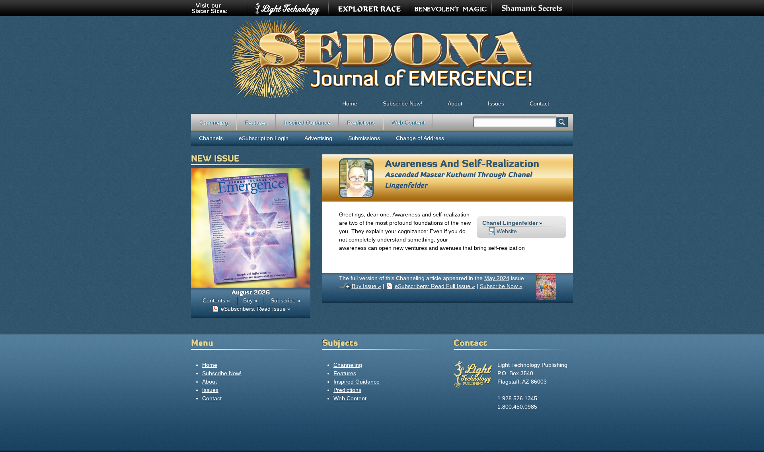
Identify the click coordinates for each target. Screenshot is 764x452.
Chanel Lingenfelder (510, 223)
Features (256, 122)
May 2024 (496, 278)
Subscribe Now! (402, 103)
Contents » (216, 300)
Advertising (318, 138)
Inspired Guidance (307, 122)
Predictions (361, 122)
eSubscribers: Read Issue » (255, 309)
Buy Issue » (366, 286)
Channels (211, 138)
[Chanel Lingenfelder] (356, 196)
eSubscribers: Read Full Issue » (435, 286)
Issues (496, 103)
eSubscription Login (263, 138)
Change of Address (420, 138)
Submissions (364, 138)
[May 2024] (546, 298)
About (455, 103)
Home (349, 103)
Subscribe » (285, 300)
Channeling (213, 122)
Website (507, 231)
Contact (539, 103)
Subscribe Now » (501, 286)
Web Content (408, 122)
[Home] (382, 58)
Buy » (250, 300)
